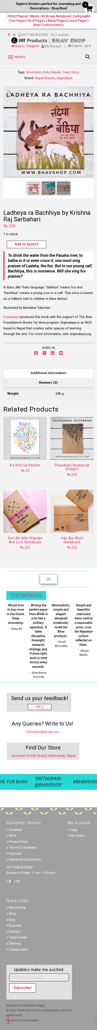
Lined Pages (78, 20)
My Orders (77, 835)
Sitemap (15, 943)
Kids (46, 72)
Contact (14, 931)
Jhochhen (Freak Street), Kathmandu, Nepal (43, 756)
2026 (10, 16)
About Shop (17, 907)
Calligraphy (81, 16)
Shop (12, 913)
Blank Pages (57, 20)
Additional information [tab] (48, 373)
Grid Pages (36, 20)
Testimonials (18, 937)
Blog (12, 919)
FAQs (12, 835)
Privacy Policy (18, 841)
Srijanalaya (64, 78)
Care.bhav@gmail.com (42, 732)
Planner (22, 16)
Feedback (16, 830)
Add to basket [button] (27, 452)
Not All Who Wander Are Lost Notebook (25, 540)
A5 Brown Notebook (56, 16)
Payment (15, 853)
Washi (34, 16)
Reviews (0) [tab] (48, 383)
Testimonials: (26, 595)
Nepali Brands (45, 78)
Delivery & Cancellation (25, 859)
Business (15, 925)
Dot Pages (18, 20)
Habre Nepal (30, 1020)
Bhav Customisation (48, 25)
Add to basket (26, 244)
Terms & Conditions (23, 847)
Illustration (34, 72)
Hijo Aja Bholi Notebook (72, 540)
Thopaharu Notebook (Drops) (72, 467)
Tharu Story (70, 72)
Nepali (55, 72)
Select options (73, 452)
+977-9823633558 (19, 867)
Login (74, 830)
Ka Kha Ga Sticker (25, 465)
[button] (16, 56)
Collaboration (18, 949)
